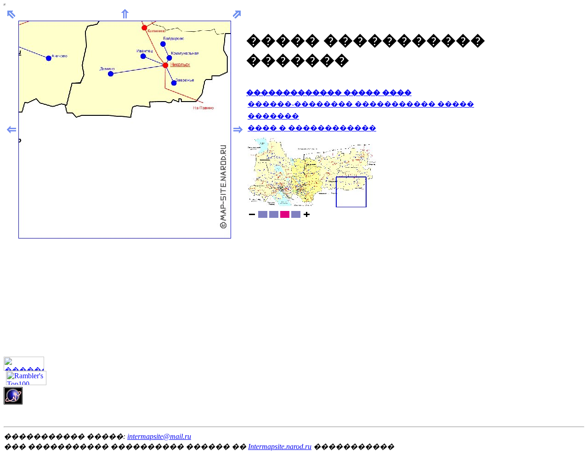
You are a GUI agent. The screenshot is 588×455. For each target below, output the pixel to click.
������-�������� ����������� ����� (361, 104)
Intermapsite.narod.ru (279, 446)
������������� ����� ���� (329, 93)
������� (273, 116)
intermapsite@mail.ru (159, 436)
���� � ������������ (312, 128)
